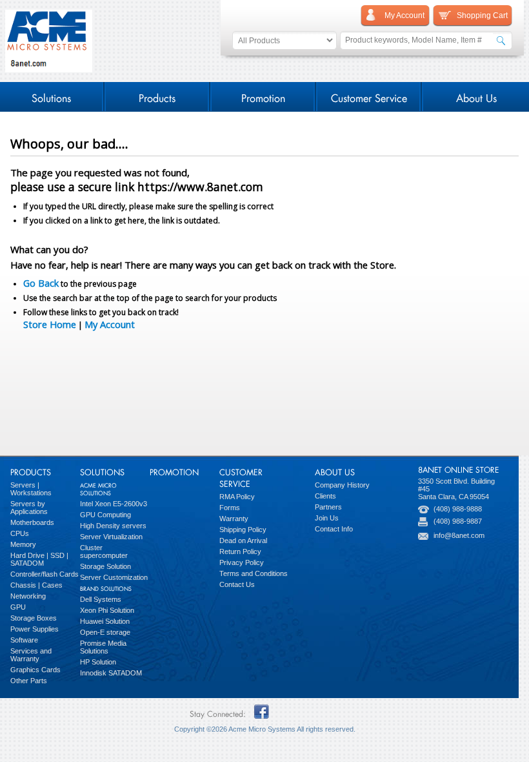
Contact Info (334, 529)
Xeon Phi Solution (107, 610)
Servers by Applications (29, 507)
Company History (342, 485)
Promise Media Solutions (103, 647)
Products (157, 96)
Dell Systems (100, 599)
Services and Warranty (31, 655)
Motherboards (32, 522)
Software (24, 640)
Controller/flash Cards (44, 574)
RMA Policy (237, 496)
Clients (325, 496)
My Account (110, 324)
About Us (476, 96)
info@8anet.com (459, 535)
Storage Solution (105, 566)
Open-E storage (105, 632)
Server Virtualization (111, 537)
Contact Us (237, 584)
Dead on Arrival (243, 540)
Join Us (327, 518)
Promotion (263, 96)
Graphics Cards (35, 670)
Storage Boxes (33, 618)
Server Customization (114, 577)
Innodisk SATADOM (111, 673)
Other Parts (28, 681)
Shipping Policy (242, 529)
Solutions (51, 96)
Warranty (233, 518)
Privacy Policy (241, 562)
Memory (23, 544)
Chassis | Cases (36, 585)
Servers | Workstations (31, 489)
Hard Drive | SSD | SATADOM (39, 559)
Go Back (41, 282)
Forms (229, 507)
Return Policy (240, 551)
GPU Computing (105, 515)
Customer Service (369, 96)
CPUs (19, 533)
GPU (18, 607)
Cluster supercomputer (104, 551)
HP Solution (98, 662)
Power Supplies (34, 629)
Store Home (49, 324)
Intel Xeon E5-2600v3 (113, 504)
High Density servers (113, 526)
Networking (28, 596)
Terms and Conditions (253, 573)
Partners (328, 507)
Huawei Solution (105, 621)
